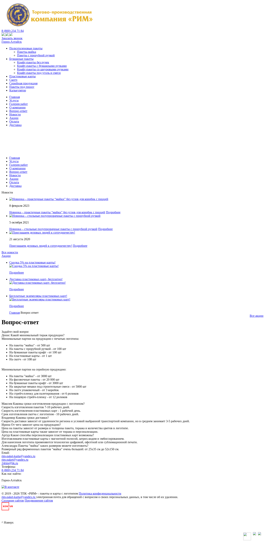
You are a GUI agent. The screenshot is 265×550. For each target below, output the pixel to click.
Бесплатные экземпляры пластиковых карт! (38, 296)
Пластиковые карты (22, 76)
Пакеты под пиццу (21, 86)
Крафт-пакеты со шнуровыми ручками (42, 69)
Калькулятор (17, 90)
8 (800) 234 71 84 (13, 30)
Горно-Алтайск (12, 41)
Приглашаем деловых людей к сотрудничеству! (40, 245)
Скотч (13, 79)
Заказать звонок (12, 38)
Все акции (256, 315)
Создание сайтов (13, 500)
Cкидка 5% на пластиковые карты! (32, 262)
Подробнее (113, 212)
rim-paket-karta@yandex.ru (18, 456)
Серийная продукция (23, 83)
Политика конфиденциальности (100, 493)
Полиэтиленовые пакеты (25, 48)
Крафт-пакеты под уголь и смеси (39, 72)
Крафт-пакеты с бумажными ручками (42, 65)
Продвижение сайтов (39, 500)
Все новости (10, 252)
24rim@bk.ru (10, 463)
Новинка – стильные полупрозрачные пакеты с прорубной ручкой (53, 229)
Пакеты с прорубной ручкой (36, 55)
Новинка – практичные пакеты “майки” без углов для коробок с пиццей (57, 212)
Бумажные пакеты (21, 58)
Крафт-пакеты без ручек (33, 62)
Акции (6, 255)
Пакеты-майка (26, 51)
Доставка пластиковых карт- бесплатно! (35, 279)
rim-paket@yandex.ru (15, 459)
